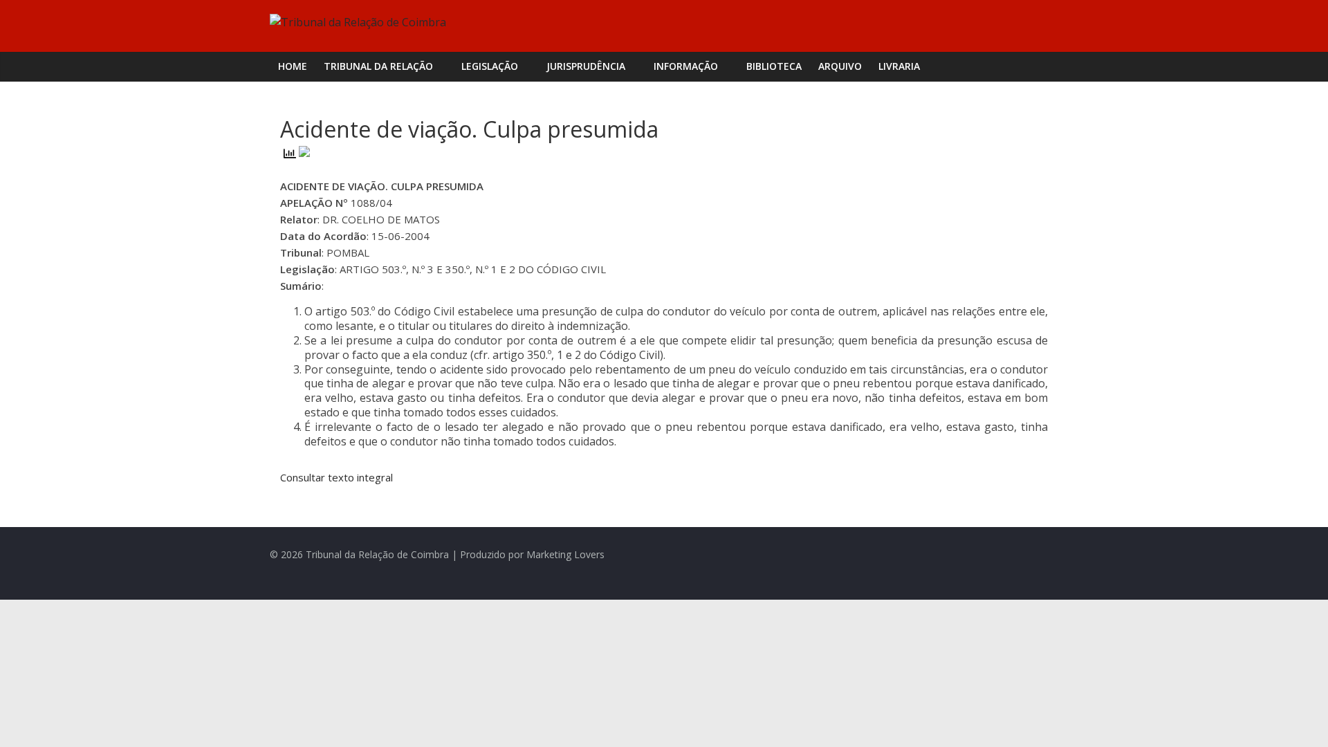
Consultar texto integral (336, 477)
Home (292, 66)
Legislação (489, 66)
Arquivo (840, 66)
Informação (686, 66)
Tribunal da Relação (378, 66)
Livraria (899, 66)
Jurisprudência (585, 66)
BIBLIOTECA (774, 66)
